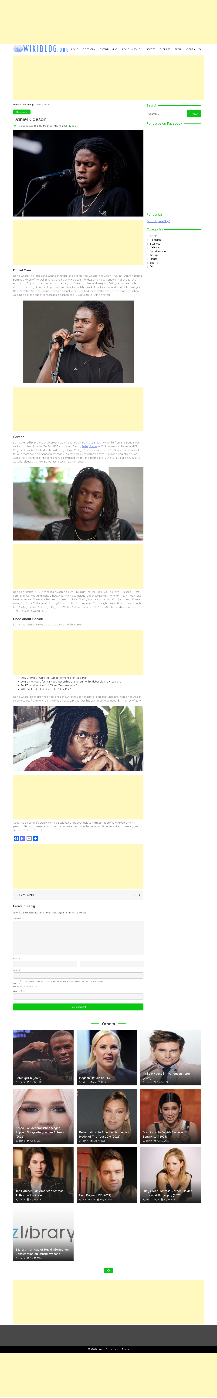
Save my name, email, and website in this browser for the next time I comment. (65, 981)
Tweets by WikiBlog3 (158, 221)
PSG (135, 894)
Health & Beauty (132, 49)
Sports (150, 49)
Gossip (154, 255)
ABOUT (189, 49)
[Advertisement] (95, 22)
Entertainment (109, 49)
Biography (89, 49)
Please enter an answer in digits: (26, 985)
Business (165, 49)
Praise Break (93, 442)
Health (154, 258)
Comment (18, 918)
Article (153, 236)
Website (17, 970)
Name (16, 959)
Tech (178, 49)
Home (74, 49)
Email (83, 959)
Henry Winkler (27, 894)
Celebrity (155, 247)
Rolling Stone (89, 446)
